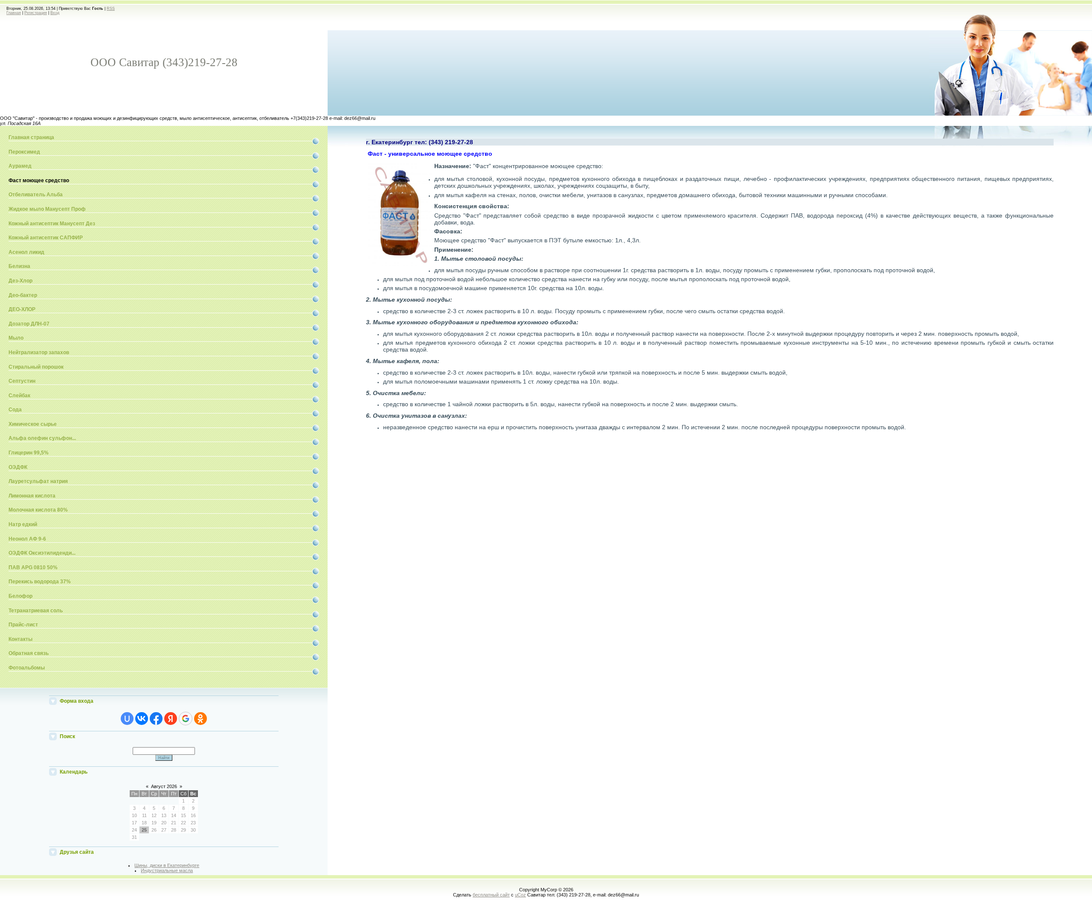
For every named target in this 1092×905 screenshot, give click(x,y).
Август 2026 (164, 786)
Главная (13, 13)
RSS (111, 8)
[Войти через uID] (127, 718)
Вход (54, 13)
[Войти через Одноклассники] (200, 718)
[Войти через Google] (185, 718)
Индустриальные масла (167, 870)
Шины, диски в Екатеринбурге (166, 865)
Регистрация (35, 13)
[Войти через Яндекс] (170, 718)
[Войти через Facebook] (156, 718)
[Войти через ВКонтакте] (141, 718)
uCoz (520, 894)
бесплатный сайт (491, 894)
